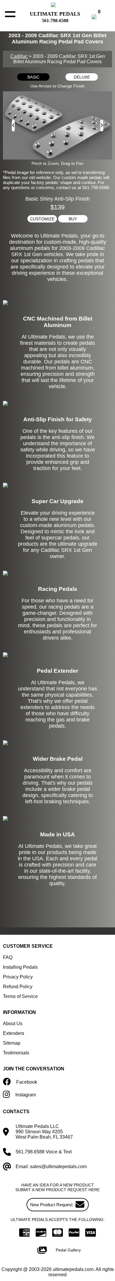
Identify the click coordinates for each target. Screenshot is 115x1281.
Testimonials (16, 1052)
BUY (73, 219)
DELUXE (82, 77)
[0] (100, 17)
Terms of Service (20, 996)
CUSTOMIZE (42, 219)
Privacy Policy (18, 976)
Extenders (13, 1033)
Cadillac (19, 56)
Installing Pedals (20, 967)
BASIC (33, 77)
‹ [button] (13, 124)
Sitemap (11, 1043)
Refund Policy (17, 986)
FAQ (7, 957)
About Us (12, 1023)
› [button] (101, 124)
